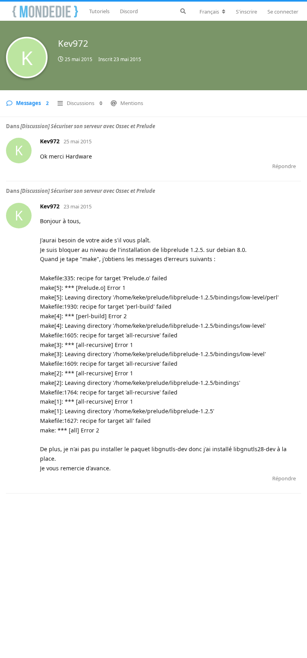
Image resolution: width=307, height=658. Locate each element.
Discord (129, 11)
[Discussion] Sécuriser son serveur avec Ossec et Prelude (87, 126)
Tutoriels (99, 11)
